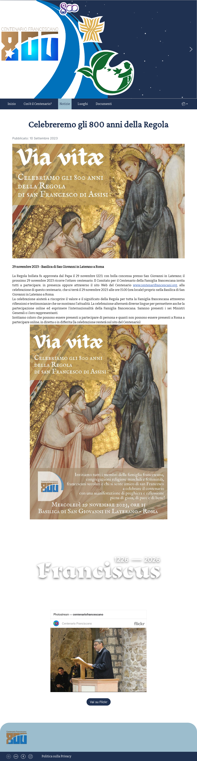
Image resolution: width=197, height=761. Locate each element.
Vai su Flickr (98, 702)
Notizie (65, 104)
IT (185, 104)
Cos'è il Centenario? (38, 104)
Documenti (104, 104)
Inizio (12, 104)
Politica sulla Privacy (56, 756)
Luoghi (83, 104)
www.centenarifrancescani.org (155, 285)
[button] (191, 49)
